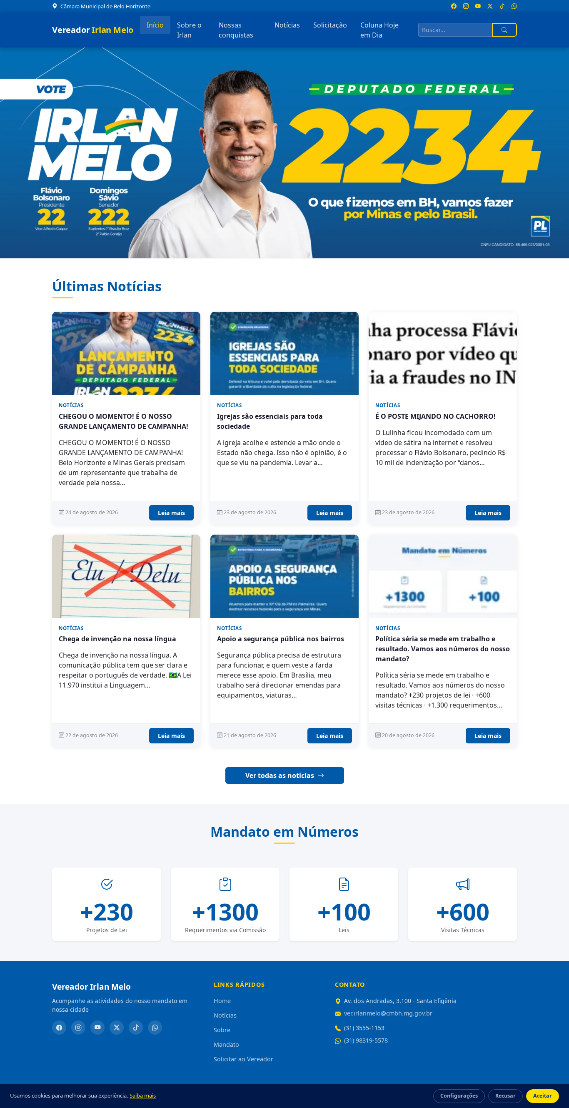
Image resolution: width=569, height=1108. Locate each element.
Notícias (287, 25)
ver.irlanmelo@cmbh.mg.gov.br (388, 1013)
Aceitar (542, 1095)
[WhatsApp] (155, 1027)
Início (155, 25)
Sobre (222, 1030)
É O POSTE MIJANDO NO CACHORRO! (435, 416)
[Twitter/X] (117, 1027)
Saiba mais (143, 1095)
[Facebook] (59, 1027)
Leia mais (171, 513)
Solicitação (330, 25)
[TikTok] (136, 1027)
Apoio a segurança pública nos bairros (280, 638)
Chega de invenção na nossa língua (117, 638)
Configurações (459, 1095)
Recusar (505, 1095)
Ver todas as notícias (280, 775)
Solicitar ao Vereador (243, 1059)
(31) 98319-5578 (366, 1040)
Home (222, 1001)
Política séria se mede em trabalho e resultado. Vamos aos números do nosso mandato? (442, 648)
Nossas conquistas (236, 30)
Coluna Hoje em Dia (379, 30)
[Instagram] (78, 1027)
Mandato (226, 1044)
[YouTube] (97, 1027)
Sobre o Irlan (189, 30)
